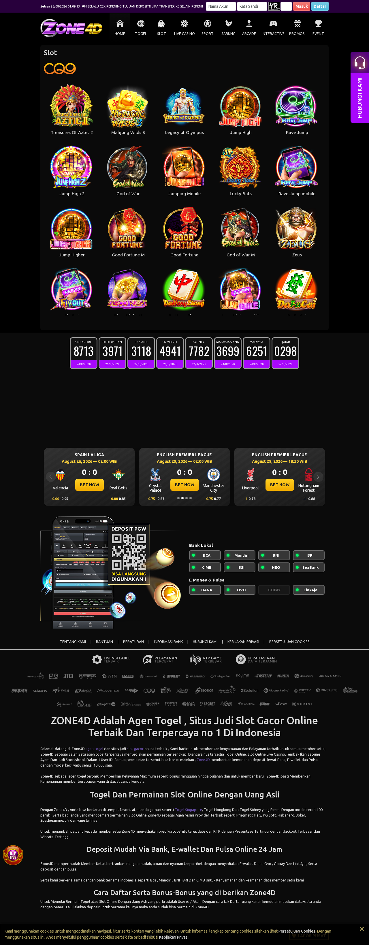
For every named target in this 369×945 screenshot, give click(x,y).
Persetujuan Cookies (296, 931)
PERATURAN (133, 642)
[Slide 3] (186, 498)
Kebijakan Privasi (174, 937)
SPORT (208, 34)
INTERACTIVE (273, 34)
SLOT (161, 34)
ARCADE (249, 34)
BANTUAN (104, 642)
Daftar (320, 6)
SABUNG (228, 34)
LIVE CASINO (184, 34)
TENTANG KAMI (73, 642)
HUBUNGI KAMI (205, 642)
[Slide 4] (190, 498)
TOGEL (141, 34)
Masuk (301, 6)
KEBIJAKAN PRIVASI (243, 642)
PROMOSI (297, 34)
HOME (120, 34)
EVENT (318, 34)
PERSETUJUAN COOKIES (289, 642)
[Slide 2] (182, 498)
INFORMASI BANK (168, 642)
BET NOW (91, 484)
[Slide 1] (178, 498)
